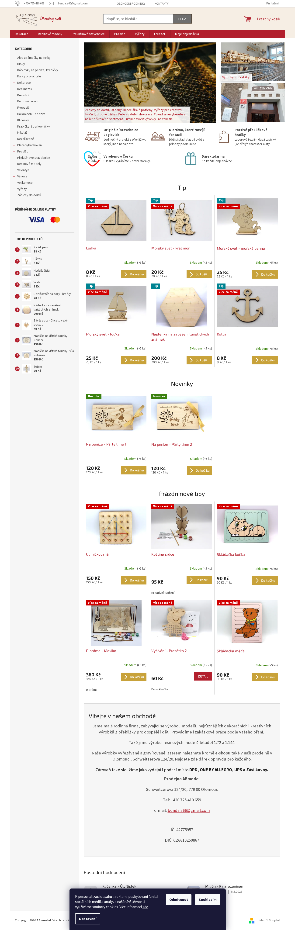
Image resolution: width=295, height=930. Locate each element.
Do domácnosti (27, 101)
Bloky (21, 64)
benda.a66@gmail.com (189, 810)
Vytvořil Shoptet (269, 920)
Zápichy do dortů (29, 195)
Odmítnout (178, 899)
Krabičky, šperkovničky (33, 126)
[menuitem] (21, 34)
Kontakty (162, 4)
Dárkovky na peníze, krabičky (37, 70)
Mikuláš (22, 132)
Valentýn (23, 170)
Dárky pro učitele (29, 76)
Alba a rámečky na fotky (34, 57)
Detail (203, 676)
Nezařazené (25, 139)
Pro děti (22, 151)
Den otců (23, 95)
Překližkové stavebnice (33, 158)
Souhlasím (208, 899)
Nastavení (87, 918)
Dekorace (24, 82)
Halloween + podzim (31, 114)
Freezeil (23, 107)
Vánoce (22, 176)
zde (145, 906)
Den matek (24, 89)
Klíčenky (23, 120)
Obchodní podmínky (131, 4)
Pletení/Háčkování (29, 145)
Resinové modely (29, 164)
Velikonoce (25, 182)
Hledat (182, 19)
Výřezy (22, 189)
